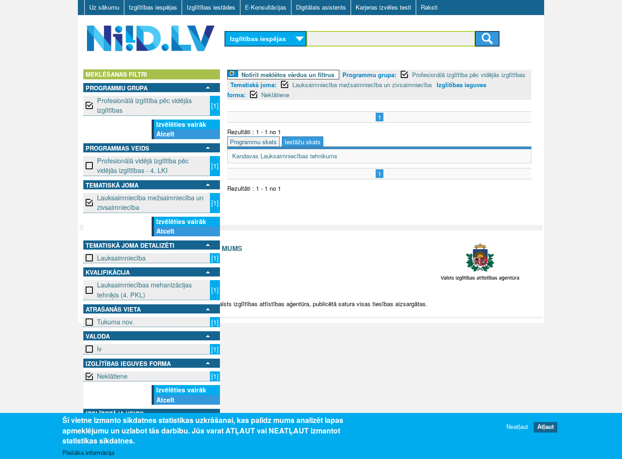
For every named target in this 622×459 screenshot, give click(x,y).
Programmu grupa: (369, 74)
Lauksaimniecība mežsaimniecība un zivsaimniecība (150, 202)
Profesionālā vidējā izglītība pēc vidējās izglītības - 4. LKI (143, 165)
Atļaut (545, 426)
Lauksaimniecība (121, 257)
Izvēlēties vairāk (181, 124)
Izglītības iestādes (211, 7)
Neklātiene (112, 376)
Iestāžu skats (303, 141)
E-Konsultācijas (265, 7)
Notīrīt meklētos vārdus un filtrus (287, 74)
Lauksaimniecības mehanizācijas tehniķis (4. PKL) (144, 289)
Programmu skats (253, 141)
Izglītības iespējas (153, 7)
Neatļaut (517, 426)
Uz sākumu (104, 7)
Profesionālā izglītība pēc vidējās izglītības (144, 105)
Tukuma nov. (115, 321)
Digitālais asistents (321, 7)
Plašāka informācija (88, 452)
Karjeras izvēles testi (383, 7)
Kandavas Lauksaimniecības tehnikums (284, 155)
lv (99, 348)
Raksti (429, 7)
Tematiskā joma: (253, 84)
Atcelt (165, 133)
